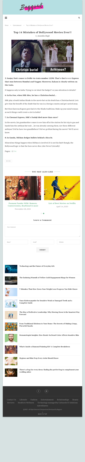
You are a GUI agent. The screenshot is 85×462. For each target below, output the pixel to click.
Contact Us (11, 399)
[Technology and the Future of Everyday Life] (11, 266)
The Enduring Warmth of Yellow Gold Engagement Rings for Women (47, 277)
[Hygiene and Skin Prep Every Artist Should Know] (11, 358)
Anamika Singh (44, 36)
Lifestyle (23, 399)
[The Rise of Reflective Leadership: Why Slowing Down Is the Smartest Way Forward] (11, 312)
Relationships (63, 399)
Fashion (34, 399)
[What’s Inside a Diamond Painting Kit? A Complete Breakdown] (11, 347)
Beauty (75, 399)
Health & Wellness (26, 402)
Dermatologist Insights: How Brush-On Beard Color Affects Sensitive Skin (49, 335)
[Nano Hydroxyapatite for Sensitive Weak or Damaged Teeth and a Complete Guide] (11, 301)
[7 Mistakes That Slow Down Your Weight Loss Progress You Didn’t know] (11, 289)
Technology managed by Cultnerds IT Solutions (58, 402)
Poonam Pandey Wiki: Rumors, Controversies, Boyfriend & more (23, 204)
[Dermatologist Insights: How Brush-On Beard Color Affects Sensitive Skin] (11, 335)
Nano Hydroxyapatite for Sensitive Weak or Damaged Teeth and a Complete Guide (45, 301)
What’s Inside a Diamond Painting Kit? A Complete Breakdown (44, 346)
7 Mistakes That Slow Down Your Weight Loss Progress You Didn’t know (48, 289)
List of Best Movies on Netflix (62, 203)
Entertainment (17, 25)
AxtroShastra (42, 405)
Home (6, 25)
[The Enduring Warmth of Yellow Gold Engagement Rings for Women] (11, 278)
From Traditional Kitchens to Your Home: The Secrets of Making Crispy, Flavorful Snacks (48, 324)
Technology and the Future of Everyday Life (37, 266)
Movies (8, 161)
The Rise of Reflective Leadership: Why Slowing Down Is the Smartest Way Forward (49, 313)
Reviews (10, 402)
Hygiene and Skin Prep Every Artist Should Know (39, 358)
